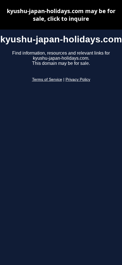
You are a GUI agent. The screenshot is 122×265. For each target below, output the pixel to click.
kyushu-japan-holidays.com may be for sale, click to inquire (61, 14)
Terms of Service (47, 79)
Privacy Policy (78, 79)
